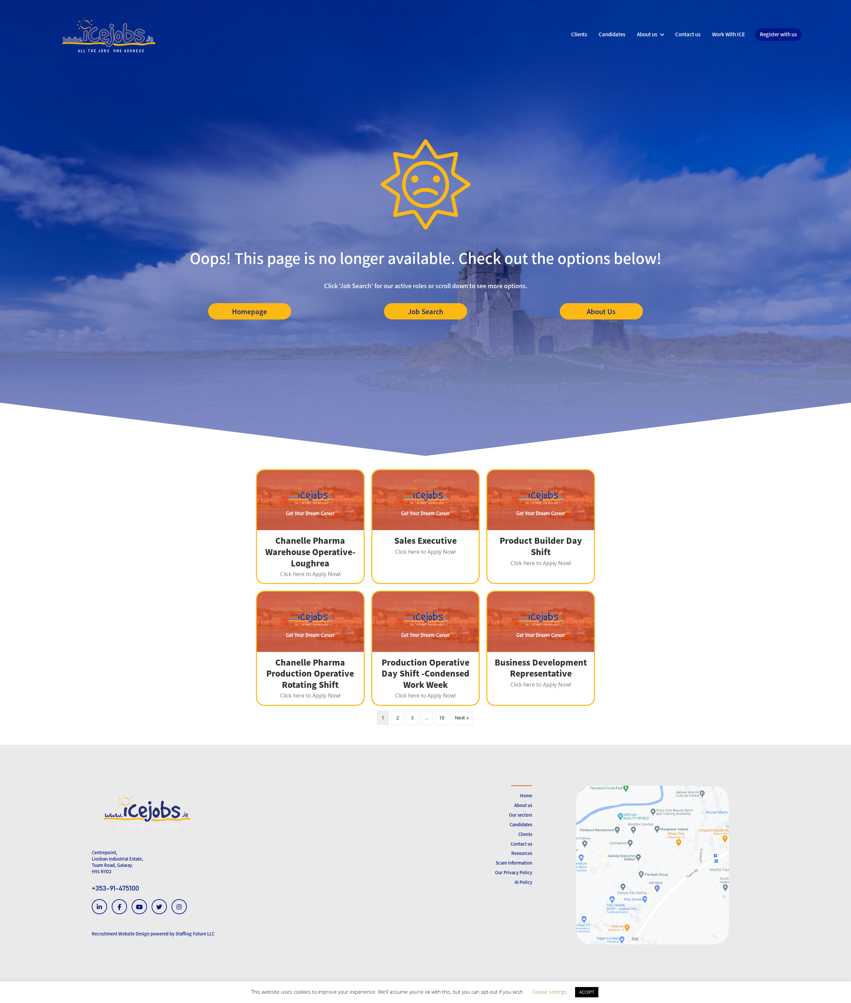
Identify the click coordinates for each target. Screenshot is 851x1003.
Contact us (521, 844)
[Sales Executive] (425, 526)
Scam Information (514, 863)
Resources (521, 853)
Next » (462, 717)
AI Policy (523, 882)
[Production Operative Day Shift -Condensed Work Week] (425, 648)
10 (441, 717)
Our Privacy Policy (513, 872)
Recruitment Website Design (121, 933)
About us (523, 805)
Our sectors (520, 815)
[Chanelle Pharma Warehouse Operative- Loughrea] (310, 526)
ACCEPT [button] (586, 992)
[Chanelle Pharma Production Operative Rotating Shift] (310, 648)
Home (526, 795)
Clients (525, 834)
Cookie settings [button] (549, 991)
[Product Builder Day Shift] (540, 526)
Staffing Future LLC (195, 933)
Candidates (521, 824)
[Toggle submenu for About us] (662, 34)
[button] (249, 311)
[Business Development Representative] (540, 648)
